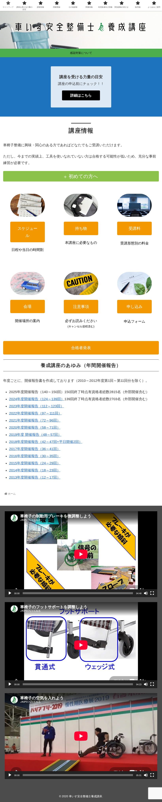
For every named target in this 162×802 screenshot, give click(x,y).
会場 (27, 306)
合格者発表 (81, 348)
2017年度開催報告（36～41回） (34, 449)
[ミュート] (146, 593)
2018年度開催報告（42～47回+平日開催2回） (45, 442)
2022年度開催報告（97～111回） (35, 413)
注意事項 (81, 306)
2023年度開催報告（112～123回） (36, 406)
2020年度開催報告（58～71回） (34, 428)
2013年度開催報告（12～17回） (34, 477)
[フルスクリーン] (152, 593)
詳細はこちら (81, 95)
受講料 (134, 228)
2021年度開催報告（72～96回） (34, 420)
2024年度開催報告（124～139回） (36, 399)
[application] (81, 554)
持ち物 (81, 228)
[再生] (10, 593)
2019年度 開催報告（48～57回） (35, 435)
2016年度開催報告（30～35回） (34, 456)
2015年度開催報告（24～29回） (34, 463)
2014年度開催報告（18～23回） (34, 470)
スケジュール (27, 232)
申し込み (134, 306)
